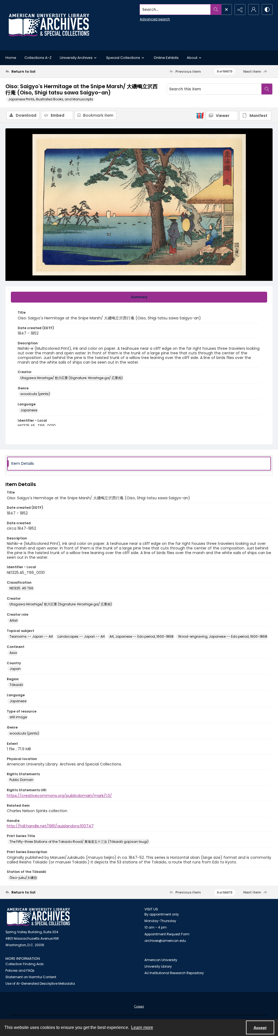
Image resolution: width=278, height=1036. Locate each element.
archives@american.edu (165, 940)
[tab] (139, 297)
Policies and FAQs (19, 970)
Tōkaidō (16, 684)
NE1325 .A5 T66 (21, 588)
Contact (139, 1006)
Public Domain (21, 779)
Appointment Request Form (166, 934)
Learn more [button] (142, 1027)
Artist (14, 620)
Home (10, 57)
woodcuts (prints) (35, 394)
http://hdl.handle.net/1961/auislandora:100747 (50, 826)
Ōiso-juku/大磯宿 (23, 877)
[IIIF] (200, 115)
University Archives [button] (76, 57)
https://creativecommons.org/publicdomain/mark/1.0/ (59, 795)
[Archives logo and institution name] (48, 25)
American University (160, 960)
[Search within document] (266, 89)
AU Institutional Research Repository (174, 973)
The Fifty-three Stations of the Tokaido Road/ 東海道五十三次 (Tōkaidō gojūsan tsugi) (79, 841)
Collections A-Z (38, 57)
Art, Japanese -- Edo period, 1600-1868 (141, 636)
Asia (13, 652)
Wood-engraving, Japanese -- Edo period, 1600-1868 (222, 636)
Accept (260, 1027)
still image (18, 717)
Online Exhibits (166, 57)
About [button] (192, 57)
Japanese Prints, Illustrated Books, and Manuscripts (50, 99)
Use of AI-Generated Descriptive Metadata (40, 983)
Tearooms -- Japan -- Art (31, 636)
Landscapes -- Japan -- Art (81, 636)
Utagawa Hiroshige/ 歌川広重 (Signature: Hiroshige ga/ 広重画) (71, 378)
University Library (158, 966)
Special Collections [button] (123, 57)
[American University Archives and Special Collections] (38, 917)
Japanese (28, 410)
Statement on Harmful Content (30, 977)
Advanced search (155, 19)
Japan (15, 668)
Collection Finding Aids (24, 964)
